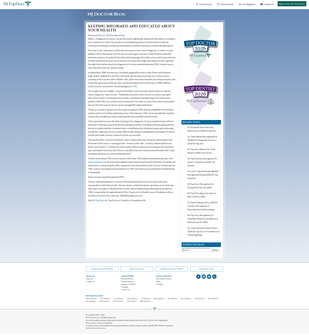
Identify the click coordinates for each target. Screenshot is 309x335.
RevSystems (102, 328)
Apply (158, 281)
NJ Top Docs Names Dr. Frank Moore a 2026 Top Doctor (201, 151)
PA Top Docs (104, 301)
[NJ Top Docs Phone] (214, 277)
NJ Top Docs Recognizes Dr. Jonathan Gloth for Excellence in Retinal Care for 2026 (202, 218)
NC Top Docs (186, 298)
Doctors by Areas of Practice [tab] (102, 269)
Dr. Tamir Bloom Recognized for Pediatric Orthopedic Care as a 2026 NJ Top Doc (202, 140)
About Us (89, 279)
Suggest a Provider (128, 284)
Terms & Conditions (104, 323)
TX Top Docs (132, 301)
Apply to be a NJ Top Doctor (292, 3)
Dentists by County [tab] (206, 269)
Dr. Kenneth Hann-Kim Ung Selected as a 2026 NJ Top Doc (201, 129)
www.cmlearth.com (97, 162)
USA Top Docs (91, 298)
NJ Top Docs (99, 200)
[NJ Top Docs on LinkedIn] (204, 277)
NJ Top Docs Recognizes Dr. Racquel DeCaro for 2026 (200, 186)
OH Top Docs (91, 301)
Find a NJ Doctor (127, 279)
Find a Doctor (205, 4)
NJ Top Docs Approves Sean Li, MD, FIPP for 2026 (201, 195)
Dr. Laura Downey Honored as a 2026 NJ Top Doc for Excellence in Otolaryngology (203, 231)
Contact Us (268, 4)
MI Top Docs (172, 298)
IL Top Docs (145, 298)
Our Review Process (163, 279)
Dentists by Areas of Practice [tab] (172, 269)
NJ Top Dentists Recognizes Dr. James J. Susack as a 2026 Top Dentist (202, 162)
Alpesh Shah (119, 35)
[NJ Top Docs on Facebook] (198, 277)
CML (135, 86)
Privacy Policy (91, 323)
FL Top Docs (118, 298)
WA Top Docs (145, 301)
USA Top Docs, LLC (93, 317)
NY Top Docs (213, 298)
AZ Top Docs (105, 298)
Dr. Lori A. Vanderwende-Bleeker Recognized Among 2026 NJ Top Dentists (203, 175)
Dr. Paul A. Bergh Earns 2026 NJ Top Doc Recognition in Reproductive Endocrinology (202, 206)
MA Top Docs (159, 298)
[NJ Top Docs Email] (209, 277)
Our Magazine (248, 4)
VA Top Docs (118, 301)
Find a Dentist (227, 4)
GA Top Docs (132, 298)
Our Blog (124, 287)
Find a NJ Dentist (127, 281)
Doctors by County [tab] (137, 269)
